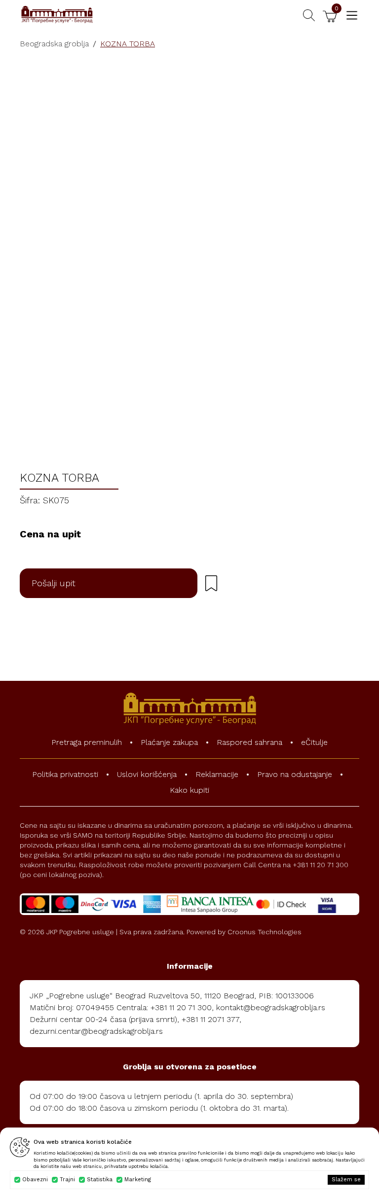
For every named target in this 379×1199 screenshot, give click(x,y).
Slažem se (346, 1179)
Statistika (100, 1179)
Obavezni (35, 1179)
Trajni (67, 1179)
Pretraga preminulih (86, 742)
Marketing (137, 1179)
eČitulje (314, 742)
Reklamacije (216, 774)
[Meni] (351, 15)
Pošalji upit (54, 583)
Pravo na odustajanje (294, 774)
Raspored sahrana (249, 742)
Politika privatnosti (65, 774)
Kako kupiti (189, 790)
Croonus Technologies (264, 932)
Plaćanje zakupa (169, 742)
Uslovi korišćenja (147, 774)
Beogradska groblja (54, 43)
